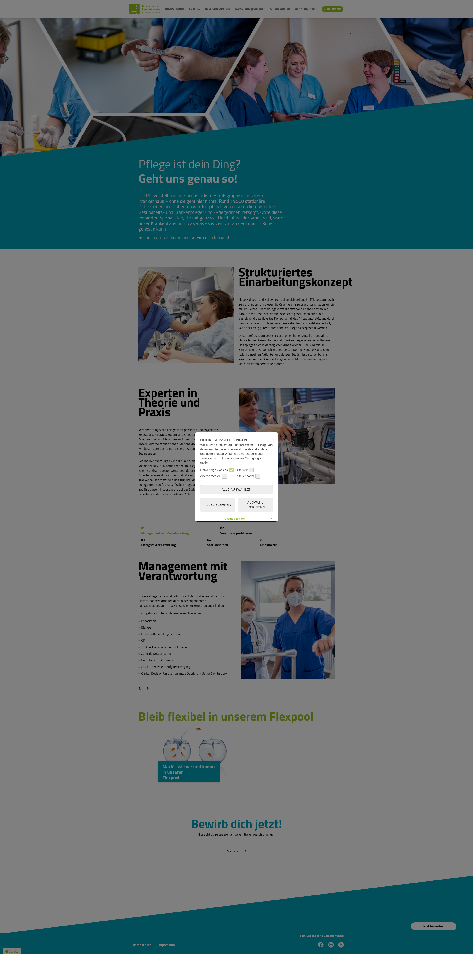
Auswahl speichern (255, 504)
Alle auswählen (236, 489)
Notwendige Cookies (214, 470)
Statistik (242, 470)
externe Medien (210, 476)
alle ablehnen (218, 504)
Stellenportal (245, 476)
